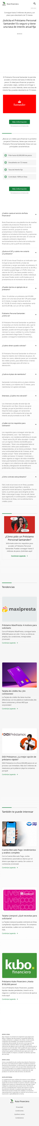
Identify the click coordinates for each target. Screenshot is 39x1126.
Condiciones (19, 1111)
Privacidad (19, 1107)
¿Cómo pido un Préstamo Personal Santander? (19, 538)
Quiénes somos (19, 1114)
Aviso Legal (33, 8)
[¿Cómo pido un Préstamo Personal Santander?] (19, 524)
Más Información (19, 122)
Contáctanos (19, 1118)
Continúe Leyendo (18, 556)
